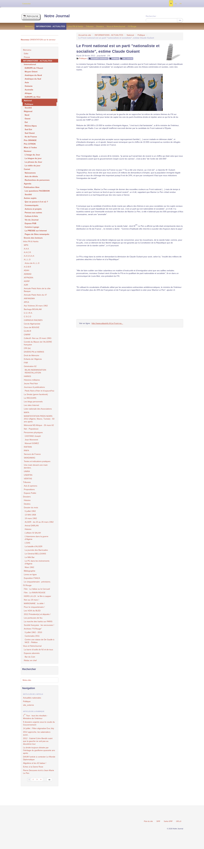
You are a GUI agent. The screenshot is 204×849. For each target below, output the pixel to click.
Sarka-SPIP (168, 821)
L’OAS (27, 543)
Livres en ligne (30, 574)
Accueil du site (84, 35)
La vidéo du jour (32, 165)
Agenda (27, 184)
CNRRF (27, 334)
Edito (26, 53)
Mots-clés (27, 680)
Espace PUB (30, 223)
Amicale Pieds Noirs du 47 (35, 295)
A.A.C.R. (27, 252)
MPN (26, 245)
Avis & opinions (30, 486)
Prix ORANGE (30, 140)
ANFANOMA (29, 298)
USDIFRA (28, 475)
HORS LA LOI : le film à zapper (37, 596)
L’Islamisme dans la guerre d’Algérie (36, 537)
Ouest (27, 118)
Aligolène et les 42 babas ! (34, 763)
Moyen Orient (31, 71)
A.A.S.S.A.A (29, 256)
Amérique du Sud (33, 79)
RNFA (26, 450)
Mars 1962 (29, 567)
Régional (28, 111)
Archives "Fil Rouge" (33, 629)
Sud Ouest (30, 133)
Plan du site (148, 821)
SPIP (158, 821)
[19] (49, 779)
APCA (26, 302)
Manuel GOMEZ (32, 443)
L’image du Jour (32, 155)
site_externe (128, 58)
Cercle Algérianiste (32, 324)
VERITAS (28, 478)
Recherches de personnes (37, 180)
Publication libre (31, 187)
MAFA (26, 412)
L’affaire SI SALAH (33, 533)
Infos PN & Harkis (75, 26)
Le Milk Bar (30, 557)
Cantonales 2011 (32, 636)
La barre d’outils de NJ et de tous (38, 649)
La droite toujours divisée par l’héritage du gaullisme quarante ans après (39, 750)
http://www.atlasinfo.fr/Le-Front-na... (107, 323)
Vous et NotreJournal (116, 26)
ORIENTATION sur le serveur (38, 40)
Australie (29, 90)
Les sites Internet (31, 405)
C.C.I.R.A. (28, 313)
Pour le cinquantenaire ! (34, 607)
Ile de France (31, 137)
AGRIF (27, 281)
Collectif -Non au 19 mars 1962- (38, 338)
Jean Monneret (31, 440)
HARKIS (27, 376)
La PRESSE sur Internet (36, 230)
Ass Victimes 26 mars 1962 (36, 306)
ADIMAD (27, 274)
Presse (27, 57)
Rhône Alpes (31, 126)
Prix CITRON (30, 144)
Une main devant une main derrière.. (36, 466)
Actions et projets (33, 209)
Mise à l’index (30, 147)
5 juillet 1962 (30, 511)
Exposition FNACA (32, 578)
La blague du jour (33, 158)
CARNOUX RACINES (33, 320)
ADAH (26, 270)
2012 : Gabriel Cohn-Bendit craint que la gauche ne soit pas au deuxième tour (37, 741)
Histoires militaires (32, 380)
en (181, 3)
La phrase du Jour (33, 162)
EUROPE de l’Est (32, 97)
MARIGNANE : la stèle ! (34, 603)
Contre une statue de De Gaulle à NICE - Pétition (39, 640)
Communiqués (31, 205)
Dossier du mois (31, 507)
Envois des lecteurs (33, 238)
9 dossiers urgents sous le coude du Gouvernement (39, 723)
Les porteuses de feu (33, 618)
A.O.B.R (27, 267)
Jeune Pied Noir (31, 383)
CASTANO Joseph (33, 436)
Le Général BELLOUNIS (35, 554)
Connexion (26, 4)
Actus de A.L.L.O (32, 263)
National (130, 35)
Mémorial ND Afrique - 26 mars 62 (39, 425)
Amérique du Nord (33, 75)
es (176, 3)
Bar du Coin (30, 657)
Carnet (27, 169)
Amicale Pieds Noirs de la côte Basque (37, 289)
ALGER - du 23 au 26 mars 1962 (39, 522)
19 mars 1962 (31, 518)
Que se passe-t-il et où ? (36, 202)
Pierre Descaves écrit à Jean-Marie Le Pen (38, 771)
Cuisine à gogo (32, 227)
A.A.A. (26, 249)
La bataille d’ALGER (33, 546)
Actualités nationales (99, 58)
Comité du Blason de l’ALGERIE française (38, 343)
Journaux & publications (34, 387)
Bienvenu (29, 26)
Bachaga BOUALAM (33, 309)
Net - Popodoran (31, 429)
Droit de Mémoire (31, 355)
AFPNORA (28, 277)
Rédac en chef (30, 660)
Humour (27, 151)
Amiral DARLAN (32, 525)
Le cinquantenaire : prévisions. (37, 582)
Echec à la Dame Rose (33, 767)
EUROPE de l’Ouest (34, 68)
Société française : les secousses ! (39, 625)
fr (171, 3)
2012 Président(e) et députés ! (37, 614)
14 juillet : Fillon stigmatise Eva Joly (38, 728)
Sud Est (28, 129)
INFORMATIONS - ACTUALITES (50, 26)
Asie (27, 82)
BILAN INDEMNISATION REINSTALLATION (35, 371)
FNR (26, 363)
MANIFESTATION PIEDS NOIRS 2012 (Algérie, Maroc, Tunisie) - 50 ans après (39, 419)
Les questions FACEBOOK (37, 191)
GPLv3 (178, 821)
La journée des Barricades (36, 550)
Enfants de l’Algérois (33, 359)
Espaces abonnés (32, 653)
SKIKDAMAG (29, 458)
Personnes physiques (33, 432)
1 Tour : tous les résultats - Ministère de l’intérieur (35, 716)
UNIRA (27, 471)
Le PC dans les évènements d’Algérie (37, 562)
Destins (27, 504)
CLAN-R (27, 331)
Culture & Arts (31, 216)
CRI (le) (27, 348)
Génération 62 (30, 366)
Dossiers (100, 26)
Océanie (28, 86)
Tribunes (90, 26)
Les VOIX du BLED (32, 611)
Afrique (28, 93)
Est (26, 122)
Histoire (27, 500)
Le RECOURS (30, 398)
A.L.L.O (27, 259)
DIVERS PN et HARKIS (34, 352)
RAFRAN (28, 447)
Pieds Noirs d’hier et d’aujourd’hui (39, 391)
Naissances (30, 173)
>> (180, 20)
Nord (27, 115)
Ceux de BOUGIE (31, 327)
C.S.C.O (27, 316)
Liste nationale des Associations (38, 409)
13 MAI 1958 (30, 515)
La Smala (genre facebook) (36, 394)
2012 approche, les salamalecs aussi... (36, 733)
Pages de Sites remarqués (37, 234)
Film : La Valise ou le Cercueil (37, 589)
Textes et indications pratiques (37, 461)
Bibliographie (29, 571)
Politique (141, 35)
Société (28, 108)
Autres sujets (30, 198)
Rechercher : (151, 16)
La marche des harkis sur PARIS (38, 621)
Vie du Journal (31, 220)
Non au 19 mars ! (31, 600)
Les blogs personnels (33, 401)
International (30, 64)
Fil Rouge (132, 26)
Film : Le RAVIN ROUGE (34, 592)
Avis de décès (31, 176)
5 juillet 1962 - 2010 (33, 632)
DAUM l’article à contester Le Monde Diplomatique (39, 758)
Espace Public (30, 493)
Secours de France (32, 454)
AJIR (26, 285)
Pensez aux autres (33, 212)
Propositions (29, 489)
